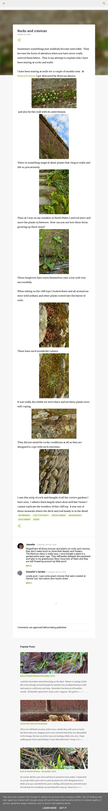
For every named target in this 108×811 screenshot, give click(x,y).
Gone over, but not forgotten (33, 724)
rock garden (24, 519)
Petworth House (26, 75)
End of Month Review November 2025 (37, 676)
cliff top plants (41, 515)
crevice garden (59, 515)
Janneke (30, 544)
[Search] (12, 3)
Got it (63, 808)
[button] (19, 40)
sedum (36, 519)
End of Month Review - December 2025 (38, 771)
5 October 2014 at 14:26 (46, 545)
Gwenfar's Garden (35, 571)
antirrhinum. (24, 515)
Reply (29, 566)
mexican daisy (75, 515)
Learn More (50, 808)
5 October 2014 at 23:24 (56, 572)
